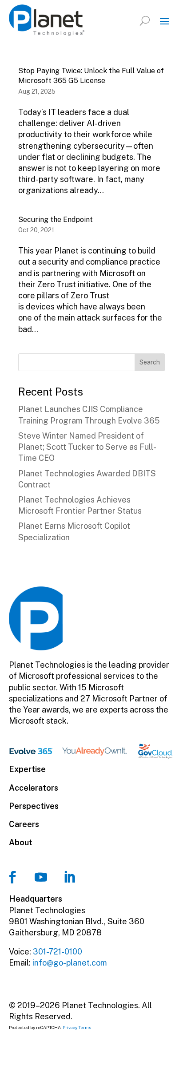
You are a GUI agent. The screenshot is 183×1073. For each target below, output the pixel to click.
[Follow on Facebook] (12, 877)
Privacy (70, 1027)
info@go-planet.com (69, 962)
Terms (85, 1027)
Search (149, 362)
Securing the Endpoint (55, 219)
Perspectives (34, 806)
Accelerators (33, 787)
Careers (24, 824)
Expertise (27, 769)
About (20, 842)
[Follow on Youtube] (40, 877)
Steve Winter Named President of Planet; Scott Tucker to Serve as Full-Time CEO (87, 447)
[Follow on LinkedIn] (69, 877)
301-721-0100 (57, 951)
